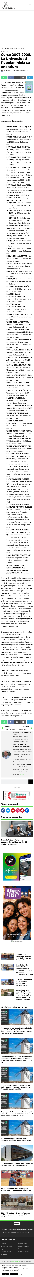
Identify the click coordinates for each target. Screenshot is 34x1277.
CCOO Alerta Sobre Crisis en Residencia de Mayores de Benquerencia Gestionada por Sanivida (16, 1215)
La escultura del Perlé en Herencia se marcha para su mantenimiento (24, 982)
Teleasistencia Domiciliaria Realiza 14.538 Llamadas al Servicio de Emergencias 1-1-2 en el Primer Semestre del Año (17, 1114)
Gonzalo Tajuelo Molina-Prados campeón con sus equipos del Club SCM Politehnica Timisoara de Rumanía (24, 969)
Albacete (3, 1243)
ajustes (16, 1270)
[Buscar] (30, 781)
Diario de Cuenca (22, 1243)
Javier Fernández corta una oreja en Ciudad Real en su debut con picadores (16, 1189)
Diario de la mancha (26, 1229)
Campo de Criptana (6, 1251)
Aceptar (5, 1274)
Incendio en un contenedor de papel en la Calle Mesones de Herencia (23, 957)
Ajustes (22, 1274)
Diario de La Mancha (23, 1246)
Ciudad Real (4, 1254)
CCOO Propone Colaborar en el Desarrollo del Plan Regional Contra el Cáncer (17, 1164)
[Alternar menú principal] (30, 5)
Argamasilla (4, 1249)
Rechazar (14, 1274)
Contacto (12, 1235)
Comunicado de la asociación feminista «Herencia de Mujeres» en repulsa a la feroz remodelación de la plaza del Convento (24, 994)
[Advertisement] (17, 28)
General (13, 49)
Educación (5, 49)
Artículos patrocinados (9, 1232)
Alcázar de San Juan (6, 1246)
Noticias (21, 49)
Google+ (22, 774)
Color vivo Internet (15, 1261)
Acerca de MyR (20, 1235)
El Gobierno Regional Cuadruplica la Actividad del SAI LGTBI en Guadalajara (16, 1139)
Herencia (20, 1249)
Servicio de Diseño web (23, 1232)
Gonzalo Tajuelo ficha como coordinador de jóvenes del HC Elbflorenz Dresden (14, 842)
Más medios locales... (23, 1251)
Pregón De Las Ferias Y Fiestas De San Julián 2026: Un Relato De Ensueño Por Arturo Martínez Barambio (16, 1087)
